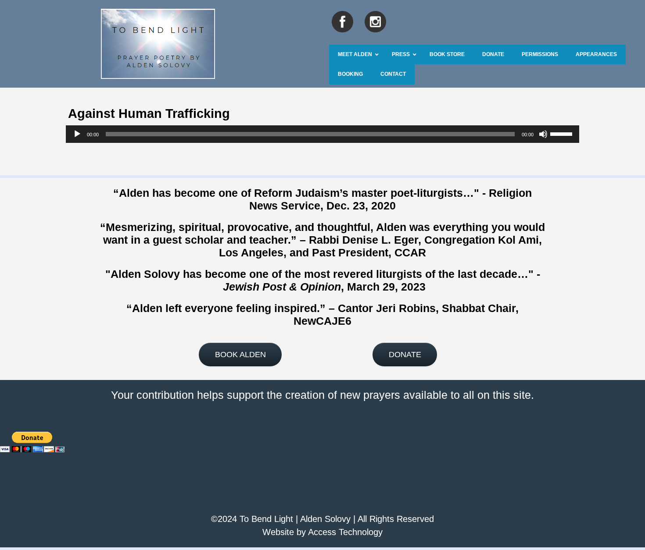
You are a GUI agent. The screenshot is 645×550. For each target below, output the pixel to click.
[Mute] (543, 134)
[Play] (77, 134)
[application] (322, 134)
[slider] (562, 133)
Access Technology (345, 532)
